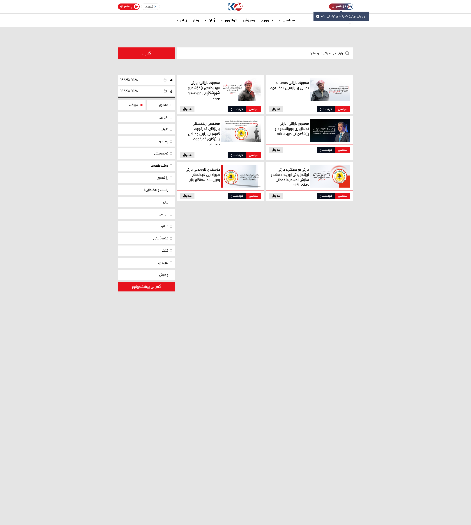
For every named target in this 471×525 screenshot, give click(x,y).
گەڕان (146, 53)
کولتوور (231, 20)
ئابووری (267, 20)
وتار (196, 20)
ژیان (211, 20)
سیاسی (289, 20)
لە (171, 80)
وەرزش (249, 20)
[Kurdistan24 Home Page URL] (236, 7)
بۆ (171, 91)
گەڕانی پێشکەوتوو (146, 287)
